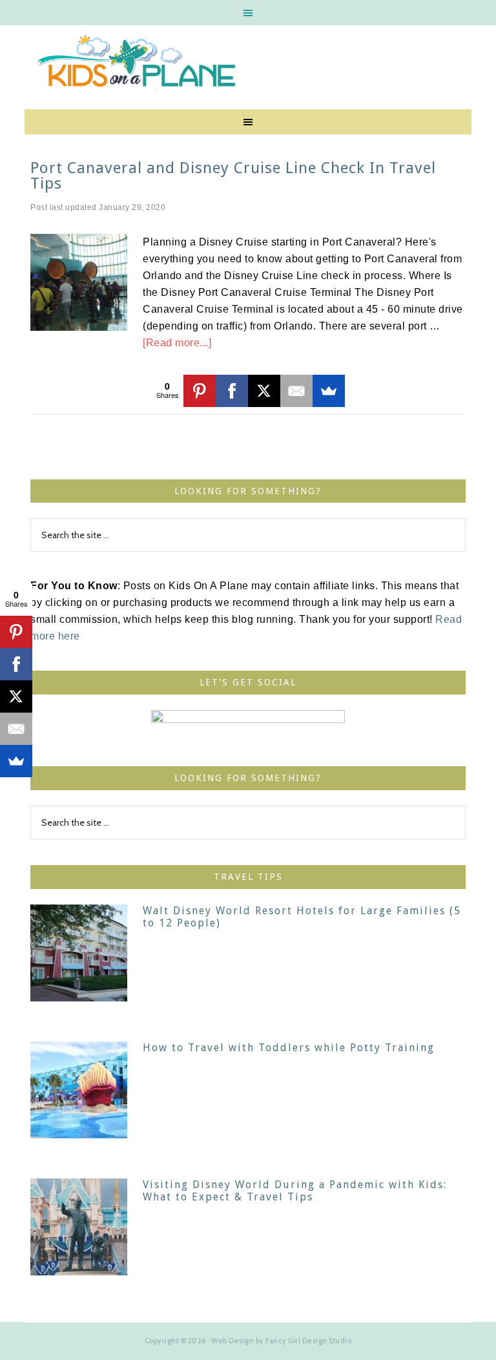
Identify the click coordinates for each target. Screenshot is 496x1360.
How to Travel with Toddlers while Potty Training (289, 1047)
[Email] (296, 391)
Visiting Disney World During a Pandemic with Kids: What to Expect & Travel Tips (295, 1190)
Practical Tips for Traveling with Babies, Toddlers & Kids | (248, 64)
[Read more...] (177, 342)
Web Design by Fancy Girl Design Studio (281, 1340)
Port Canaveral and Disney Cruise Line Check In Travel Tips (233, 176)
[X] (264, 391)
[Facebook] (232, 391)
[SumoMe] (329, 391)
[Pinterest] (199, 391)
